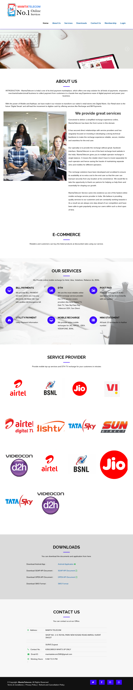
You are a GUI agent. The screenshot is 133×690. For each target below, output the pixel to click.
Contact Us (96, 23)
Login (123, 23)
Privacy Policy (31, 685)
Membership (110, 23)
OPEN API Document (67, 577)
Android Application (66, 564)
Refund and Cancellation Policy (51, 685)
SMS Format (63, 584)
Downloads (81, 23)
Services (68, 23)
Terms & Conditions (15, 685)
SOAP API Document (67, 571)
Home (45, 23)
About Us (56, 23)
